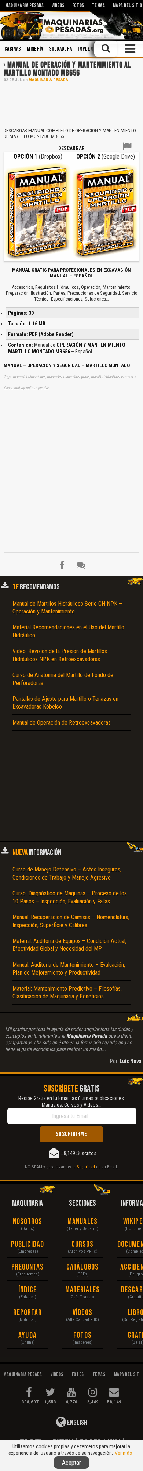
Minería (35, 48)
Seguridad (86, 1166)
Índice (27, 1290)
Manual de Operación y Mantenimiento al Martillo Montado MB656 (67, 69)
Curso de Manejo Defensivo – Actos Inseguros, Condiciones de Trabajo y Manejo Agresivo (66, 873)
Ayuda (27, 1335)
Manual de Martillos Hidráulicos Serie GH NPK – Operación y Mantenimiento (67, 607)
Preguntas (27, 1267)
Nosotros (28, 1222)
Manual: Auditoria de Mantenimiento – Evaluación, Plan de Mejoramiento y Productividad (68, 968)
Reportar (27, 1313)
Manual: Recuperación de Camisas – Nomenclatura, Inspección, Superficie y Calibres (70, 921)
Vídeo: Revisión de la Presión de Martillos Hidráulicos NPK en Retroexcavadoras (59, 655)
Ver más (123, 1453)
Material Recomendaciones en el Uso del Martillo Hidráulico (68, 631)
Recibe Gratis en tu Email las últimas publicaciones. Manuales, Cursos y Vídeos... (71, 1101)
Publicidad (27, 1244)
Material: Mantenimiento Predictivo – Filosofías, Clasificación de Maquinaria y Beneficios (67, 992)
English (76, 1422)
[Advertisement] (71, 104)
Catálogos (82, 1267)
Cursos (83, 1244)
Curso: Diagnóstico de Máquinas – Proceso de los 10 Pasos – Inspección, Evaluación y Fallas (69, 897)
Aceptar (71, 1462)
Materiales (82, 1290)
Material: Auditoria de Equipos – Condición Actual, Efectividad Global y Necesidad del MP (69, 944)
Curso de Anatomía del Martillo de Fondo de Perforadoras (62, 678)
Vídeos (82, 1313)
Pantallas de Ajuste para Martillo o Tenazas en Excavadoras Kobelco (65, 702)
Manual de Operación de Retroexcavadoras (61, 722)
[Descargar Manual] (38, 211)
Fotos (82, 1335)
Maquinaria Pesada (48, 79)
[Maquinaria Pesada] (71, 25)
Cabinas (12, 48)
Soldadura (60, 48)
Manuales (82, 1222)
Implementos (92, 48)
